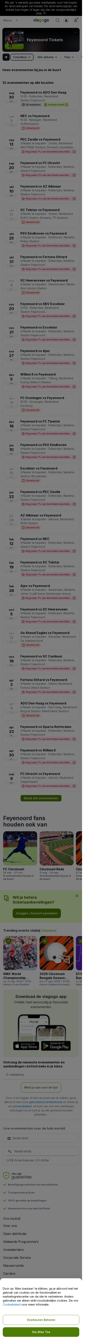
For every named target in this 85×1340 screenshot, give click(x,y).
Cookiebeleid (12, 1304)
